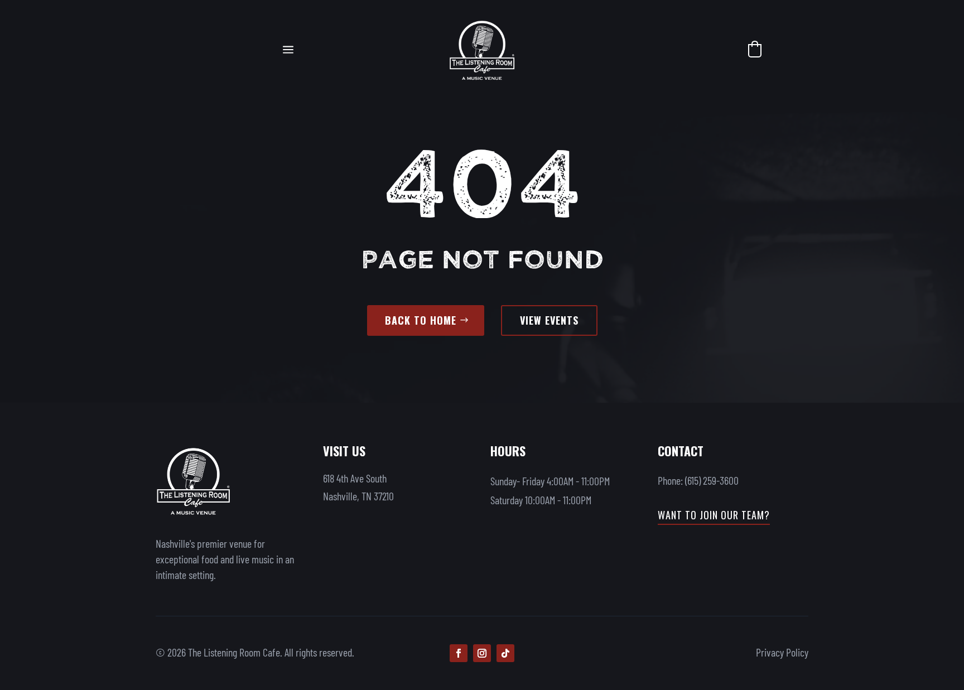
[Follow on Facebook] (458, 653)
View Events (549, 320)
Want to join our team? (714, 515)
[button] (755, 49)
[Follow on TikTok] (505, 653)
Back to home (420, 320)
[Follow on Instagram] (482, 653)
